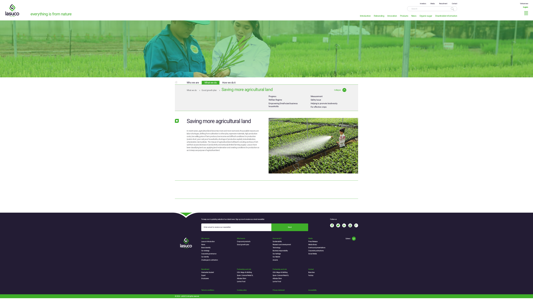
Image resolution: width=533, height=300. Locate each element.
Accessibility (312, 290)
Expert (203, 275)
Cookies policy (242, 290)
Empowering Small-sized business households (283, 105)
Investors (423, 4)
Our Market (276, 257)
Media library (312, 245)
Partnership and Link (244, 269)
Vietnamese (524, 4)
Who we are (193, 82)
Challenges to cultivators (209, 260)
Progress (272, 96)
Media (432, 4)
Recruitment (443, 4)
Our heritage (277, 254)
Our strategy (205, 251)
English (525, 7)
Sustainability (277, 241)
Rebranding (379, 16)
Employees (205, 278)
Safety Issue (316, 100)
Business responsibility (280, 251)
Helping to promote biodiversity (324, 103)
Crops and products (243, 241)
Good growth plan (209, 90)
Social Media (312, 254)
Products (404, 16)
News (413, 16)
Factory (310, 275)
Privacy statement (279, 290)
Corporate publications (316, 251)
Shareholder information (446, 16)
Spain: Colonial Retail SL (245, 275)
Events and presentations (316, 248)
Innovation (392, 16)
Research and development (282, 245)
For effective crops (319, 107)
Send (290, 227)
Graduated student (207, 272)
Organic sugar (425, 16)
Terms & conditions (207, 290)
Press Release (312, 241)
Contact (454, 4)
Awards (275, 260)
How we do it (229, 82)
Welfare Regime (275, 100)
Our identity (205, 257)
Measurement (316, 96)
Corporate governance (208, 254)
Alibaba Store (241, 278)
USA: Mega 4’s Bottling (244, 272)
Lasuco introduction (208, 241)
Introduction (365, 16)
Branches (311, 272)
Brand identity (206, 248)
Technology (276, 248)
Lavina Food (241, 281)
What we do (210, 82)
